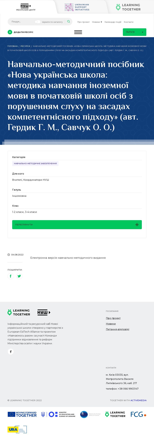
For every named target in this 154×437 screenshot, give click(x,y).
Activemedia (138, 400)
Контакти (128, 22)
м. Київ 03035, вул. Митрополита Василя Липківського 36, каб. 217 (121, 379)
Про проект (83, 22)
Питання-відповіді (117, 329)
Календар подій (113, 22)
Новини (96, 22)
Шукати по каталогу (52, 22)
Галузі (130, 32)
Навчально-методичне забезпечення (35, 163)
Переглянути (24, 224)
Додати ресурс (23, 32)
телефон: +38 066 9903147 (122, 388)
